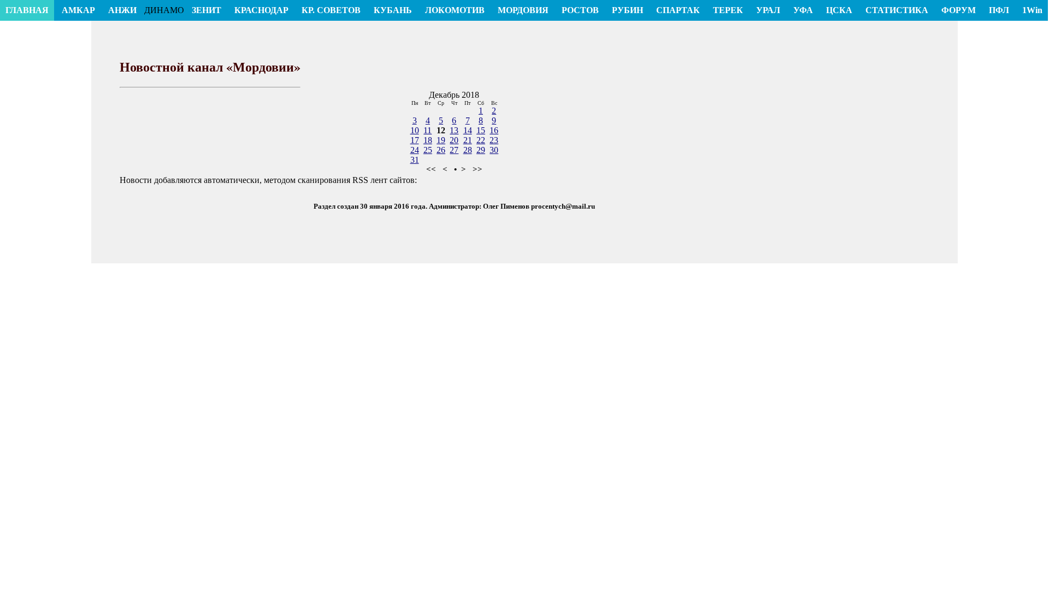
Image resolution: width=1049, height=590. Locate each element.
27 (454, 150)
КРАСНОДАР (261, 10)
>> (477, 169)
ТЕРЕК (728, 10)
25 (427, 150)
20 (454, 140)
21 (467, 140)
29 (480, 150)
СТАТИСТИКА (896, 10)
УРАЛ (768, 10)
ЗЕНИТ (206, 10)
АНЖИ (122, 10)
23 (494, 140)
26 (441, 150)
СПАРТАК (678, 10)
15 (480, 130)
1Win (1032, 10)
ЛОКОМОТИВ (455, 10)
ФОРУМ (958, 10)
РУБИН (627, 10)
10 (414, 130)
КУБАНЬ (393, 10)
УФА (803, 10)
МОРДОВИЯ (523, 10)
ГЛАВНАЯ (27, 10)
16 (494, 130)
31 (414, 159)
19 (441, 140)
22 (480, 140)
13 (454, 130)
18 (427, 140)
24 (414, 150)
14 (467, 130)
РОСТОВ (580, 10)
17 (414, 140)
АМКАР (78, 10)
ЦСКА (839, 10)
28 (467, 150)
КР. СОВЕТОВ (331, 10)
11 (427, 130)
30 (494, 150)
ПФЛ (999, 10)
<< (431, 169)
